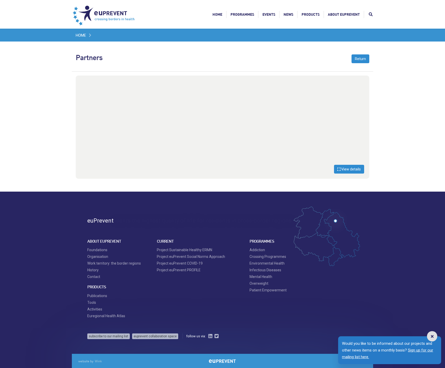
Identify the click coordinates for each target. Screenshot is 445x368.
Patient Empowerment (268, 290)
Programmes (242, 14)
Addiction (257, 250)
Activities (94, 309)
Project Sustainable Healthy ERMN (184, 250)
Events (268, 14)
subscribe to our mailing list (108, 336)
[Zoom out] (363, 90)
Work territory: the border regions (114, 263)
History (93, 270)
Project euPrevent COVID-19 (180, 263)
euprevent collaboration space (155, 336)
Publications (97, 296)
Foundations (97, 250)
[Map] (222, 127)
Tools (91, 302)
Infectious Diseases (265, 270)
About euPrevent (344, 14)
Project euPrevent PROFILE (179, 270)
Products (311, 14)
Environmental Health (267, 263)
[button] (432, 336)
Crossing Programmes (268, 257)
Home (217, 14)
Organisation (97, 257)
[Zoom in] (363, 82)
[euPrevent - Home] (104, 14)
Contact (93, 277)
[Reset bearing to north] (363, 97)
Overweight (259, 283)
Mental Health (261, 277)
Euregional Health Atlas (106, 316)
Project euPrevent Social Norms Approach (191, 257)
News (288, 14)
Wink (98, 361)
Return (360, 59)
